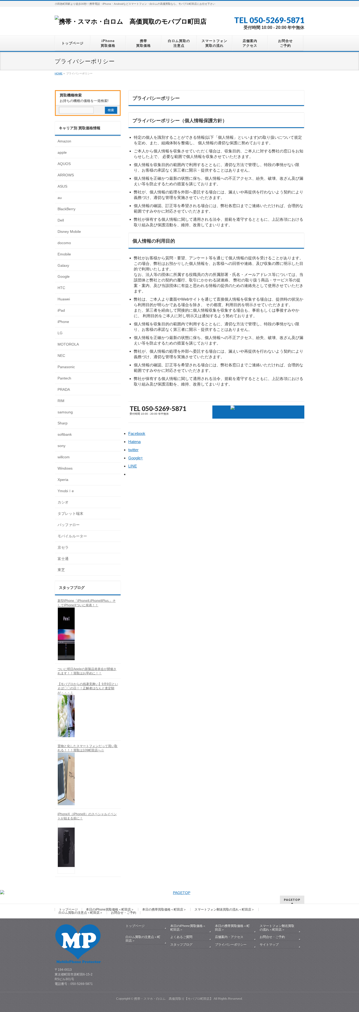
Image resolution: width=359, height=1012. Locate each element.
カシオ (63, 502)
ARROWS (66, 175)
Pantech (64, 378)
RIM (61, 401)
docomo (64, 243)
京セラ (63, 547)
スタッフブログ (181, 944)
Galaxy (63, 265)
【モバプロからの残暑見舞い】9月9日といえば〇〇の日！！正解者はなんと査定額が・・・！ (88, 688)
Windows (65, 468)
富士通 (63, 559)
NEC (61, 355)
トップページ (68, 909)
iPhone (63, 322)
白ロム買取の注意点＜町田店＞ (81, 912)
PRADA (64, 389)
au (60, 198)
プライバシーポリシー (231, 944)
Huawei (64, 299)
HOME (59, 73)
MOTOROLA (68, 344)
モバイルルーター (72, 536)
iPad (61, 310)
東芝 (61, 570)
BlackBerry (66, 209)
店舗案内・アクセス (229, 937)
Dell (61, 220)
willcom (64, 457)
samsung (65, 412)
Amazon (64, 141)
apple (62, 152)
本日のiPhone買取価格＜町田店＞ (110, 909)
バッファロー (69, 525)
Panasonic (66, 367)
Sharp (63, 423)
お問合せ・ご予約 (123, 912)
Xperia (63, 479)
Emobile (64, 254)
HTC (61, 288)
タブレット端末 (70, 513)
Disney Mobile (69, 231)
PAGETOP (292, 899)
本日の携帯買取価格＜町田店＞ (164, 909)
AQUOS (64, 164)
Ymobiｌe (66, 491)
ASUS (62, 186)
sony (61, 446)
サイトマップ (269, 944)
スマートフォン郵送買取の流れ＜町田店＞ (224, 909)
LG (60, 333)
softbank (65, 434)
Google (64, 276)
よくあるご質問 (181, 937)
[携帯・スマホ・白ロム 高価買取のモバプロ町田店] (131, 21)
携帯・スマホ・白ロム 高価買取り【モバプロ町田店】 (173, 998)
